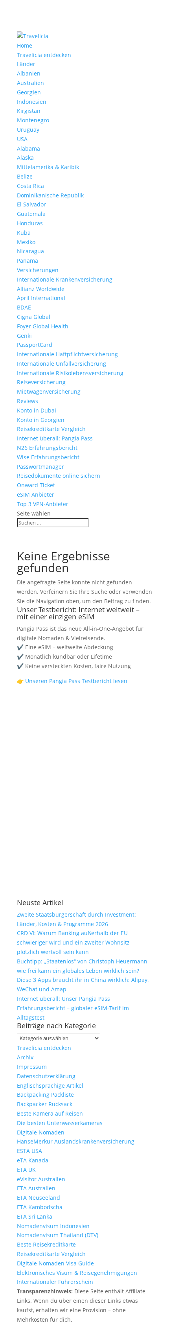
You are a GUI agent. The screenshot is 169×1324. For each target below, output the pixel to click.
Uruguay (28, 129)
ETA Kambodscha (39, 1207)
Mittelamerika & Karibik (48, 167)
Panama (27, 260)
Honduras (30, 223)
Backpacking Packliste (45, 1094)
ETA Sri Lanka (34, 1216)
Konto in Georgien (40, 420)
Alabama (28, 148)
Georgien (29, 92)
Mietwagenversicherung (49, 391)
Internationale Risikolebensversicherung (70, 373)
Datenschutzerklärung (46, 1076)
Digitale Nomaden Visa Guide (55, 1263)
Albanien (28, 73)
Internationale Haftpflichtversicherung (67, 354)
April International (41, 298)
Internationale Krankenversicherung (64, 279)
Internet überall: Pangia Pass (55, 438)
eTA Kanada (32, 1160)
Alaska (25, 157)
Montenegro (33, 120)
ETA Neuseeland (38, 1197)
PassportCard (34, 344)
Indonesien (31, 101)
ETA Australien (36, 1188)
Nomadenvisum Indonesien (53, 1226)
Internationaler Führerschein (55, 1281)
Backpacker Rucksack (44, 1104)
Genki (24, 335)
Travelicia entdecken (44, 55)
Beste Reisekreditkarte (46, 1244)
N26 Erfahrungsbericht (47, 447)
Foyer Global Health (42, 326)
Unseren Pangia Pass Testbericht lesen (76, 681)
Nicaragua (30, 251)
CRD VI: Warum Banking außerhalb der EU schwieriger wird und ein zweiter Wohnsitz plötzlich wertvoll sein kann (73, 942)
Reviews (27, 401)
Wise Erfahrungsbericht (48, 457)
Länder (26, 64)
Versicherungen (38, 270)
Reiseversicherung (41, 382)
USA (22, 139)
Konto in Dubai (36, 410)
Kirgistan (28, 110)
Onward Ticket (36, 485)
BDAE (24, 307)
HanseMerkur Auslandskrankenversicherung (75, 1141)
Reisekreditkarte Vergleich (51, 429)
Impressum (32, 1066)
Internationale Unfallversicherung (61, 363)
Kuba (24, 232)
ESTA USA (29, 1151)
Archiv (25, 1057)
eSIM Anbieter (35, 494)
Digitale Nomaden (40, 1132)
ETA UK (26, 1169)
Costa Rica (30, 186)
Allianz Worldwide (40, 289)
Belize (25, 176)
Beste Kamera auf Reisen (50, 1113)
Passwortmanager (40, 466)
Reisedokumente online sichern (58, 475)
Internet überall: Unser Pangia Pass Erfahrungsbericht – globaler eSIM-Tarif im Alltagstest (73, 1008)
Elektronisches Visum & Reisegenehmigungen (77, 1272)
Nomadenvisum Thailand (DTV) (57, 1235)
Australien (30, 83)
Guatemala (31, 213)
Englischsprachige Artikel (50, 1085)
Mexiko (26, 242)
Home (24, 45)
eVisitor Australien (41, 1179)
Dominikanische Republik (50, 195)
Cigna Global (33, 316)
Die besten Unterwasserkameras (60, 1123)
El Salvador (31, 204)
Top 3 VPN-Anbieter (42, 504)
